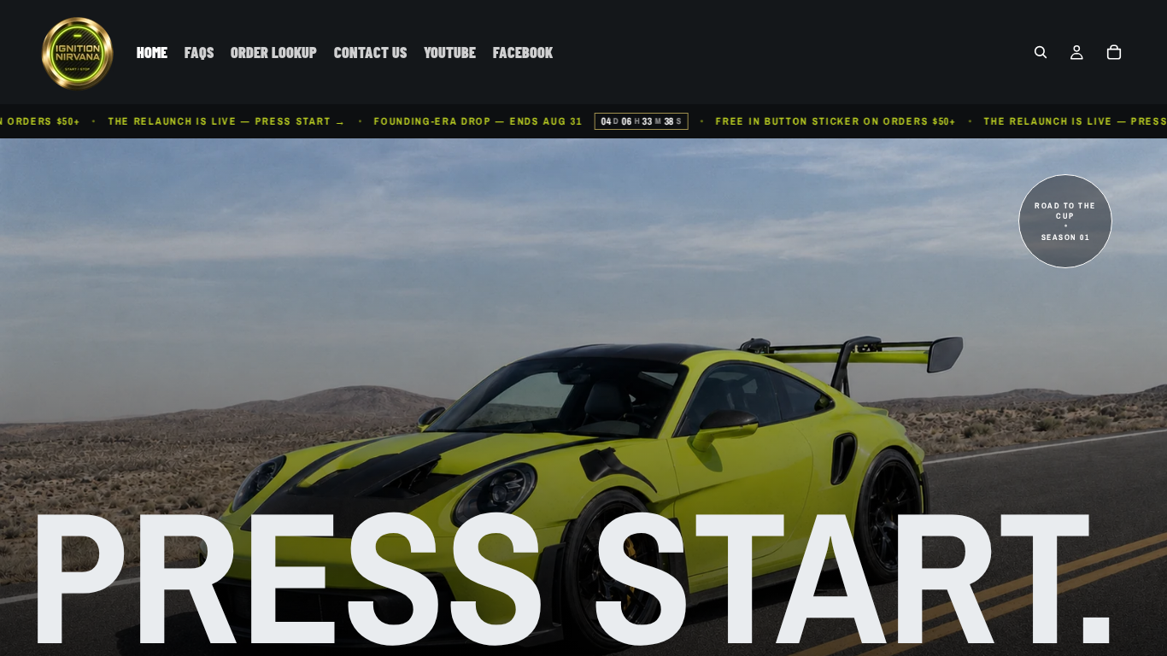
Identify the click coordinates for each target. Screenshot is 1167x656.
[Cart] (1114, 52)
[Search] (1040, 52)
